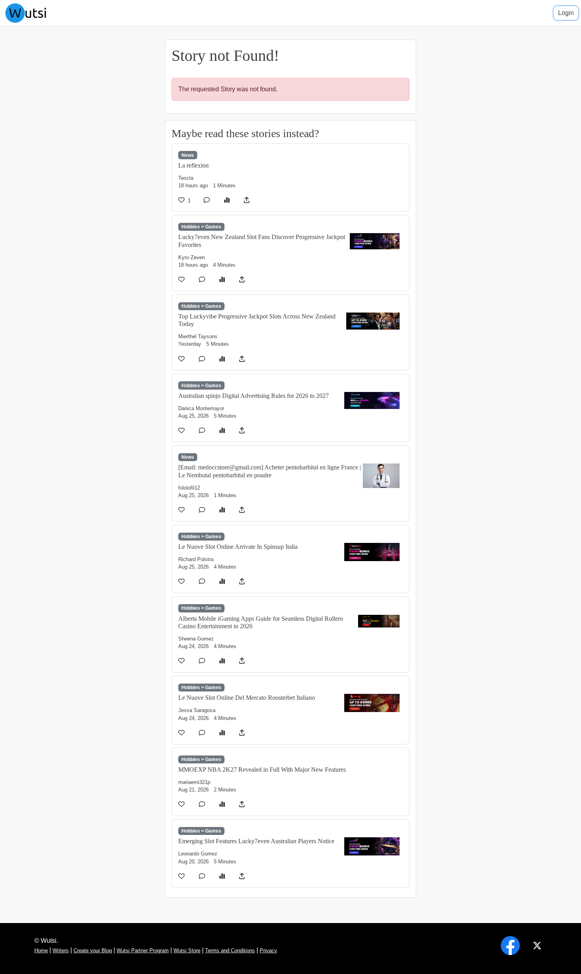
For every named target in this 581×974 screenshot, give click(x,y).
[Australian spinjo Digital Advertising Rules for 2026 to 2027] (372, 399)
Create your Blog (93, 950)
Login (566, 12)
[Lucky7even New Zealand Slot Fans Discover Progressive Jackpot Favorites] (375, 240)
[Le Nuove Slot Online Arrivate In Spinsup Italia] (372, 551)
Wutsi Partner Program (143, 950)
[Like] (182, 279)
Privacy (268, 950)
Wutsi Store (187, 950)
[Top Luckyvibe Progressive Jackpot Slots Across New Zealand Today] (373, 320)
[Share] (246, 200)
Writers (61, 950)
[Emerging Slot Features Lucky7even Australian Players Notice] (372, 846)
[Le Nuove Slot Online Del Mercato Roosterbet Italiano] (372, 702)
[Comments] (207, 200)
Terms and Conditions (230, 950)
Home (41, 950)
